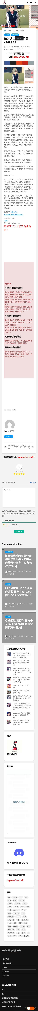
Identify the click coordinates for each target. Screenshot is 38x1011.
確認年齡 (19, 38)
